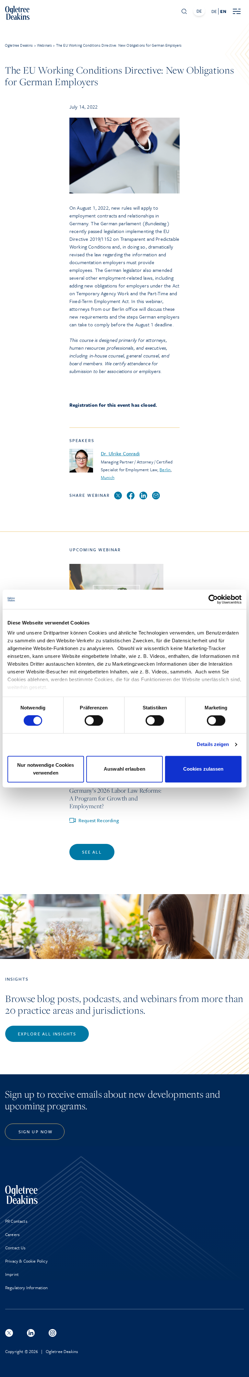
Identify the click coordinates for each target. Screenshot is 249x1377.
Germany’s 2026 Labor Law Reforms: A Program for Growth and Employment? (115, 798)
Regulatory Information (26, 1287)
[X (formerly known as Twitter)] (9, 1333)
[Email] (156, 496)
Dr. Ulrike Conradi (120, 453)
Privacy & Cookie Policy (26, 1261)
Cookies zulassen (203, 769)
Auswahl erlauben (124, 769)
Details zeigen (213, 744)
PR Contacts (16, 1221)
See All (92, 852)
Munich (107, 477)
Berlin (165, 469)
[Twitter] (118, 496)
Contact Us (15, 1247)
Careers (12, 1234)
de (214, 11)
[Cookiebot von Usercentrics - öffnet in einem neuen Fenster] (213, 599)
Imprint (12, 1274)
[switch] (94, 721)
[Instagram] (52, 1333)
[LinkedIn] (143, 496)
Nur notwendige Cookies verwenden (45, 769)
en (223, 11)
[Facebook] (131, 496)
